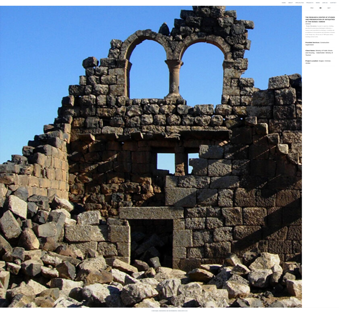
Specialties (299, 2)
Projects (309, 2)
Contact (333, 2)
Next (329, 8)
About (290, 2)
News (318, 2)
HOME (284, 2)
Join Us (325, 2)
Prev (312, 8)
